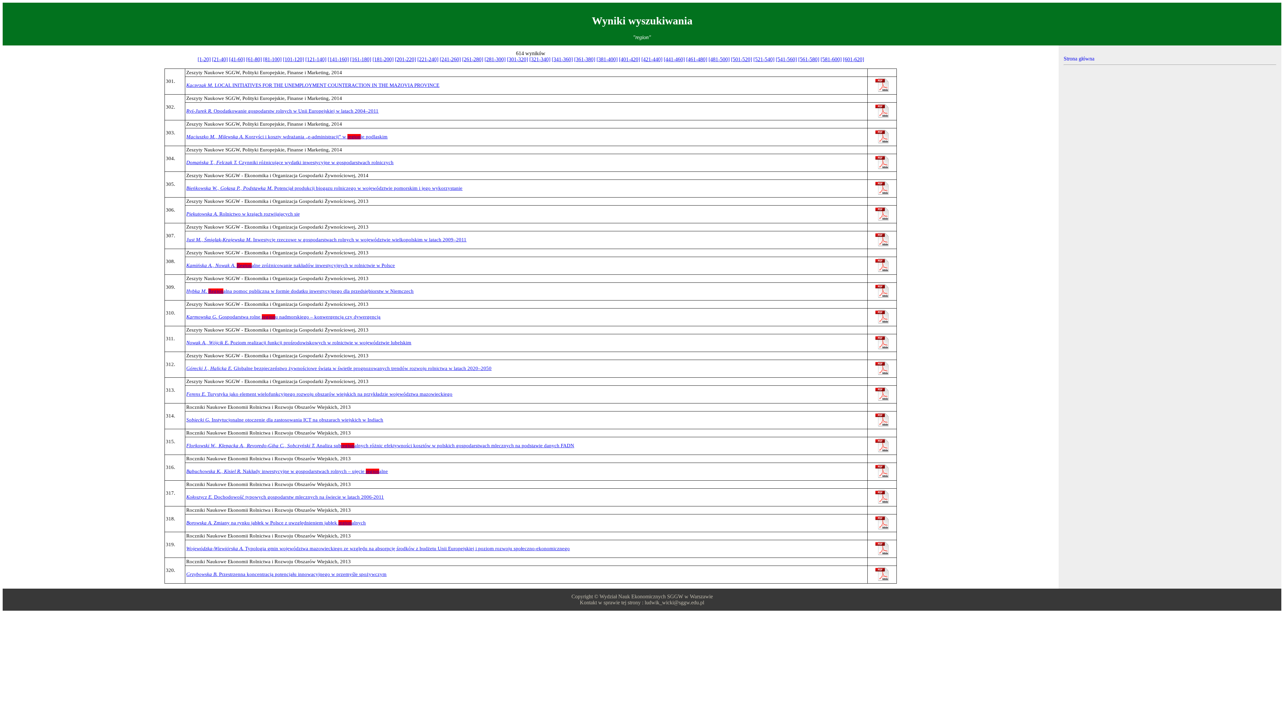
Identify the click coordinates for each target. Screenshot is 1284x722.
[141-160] (338, 59)
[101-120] (293, 59)
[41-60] (237, 59)
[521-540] (763, 59)
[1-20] (204, 59)
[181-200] (383, 59)
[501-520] (741, 59)
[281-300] (495, 59)
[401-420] (629, 59)
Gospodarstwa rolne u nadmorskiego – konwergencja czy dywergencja (283, 317)
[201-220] (405, 59)
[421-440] (651, 59)
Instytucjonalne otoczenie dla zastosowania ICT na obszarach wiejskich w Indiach (284, 420)
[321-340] (539, 59)
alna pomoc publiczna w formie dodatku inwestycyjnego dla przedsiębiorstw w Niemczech (300, 291)
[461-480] (696, 59)
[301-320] (517, 59)
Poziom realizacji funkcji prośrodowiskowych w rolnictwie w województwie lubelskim (298, 342)
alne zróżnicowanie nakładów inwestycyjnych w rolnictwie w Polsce (290, 265)
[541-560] (786, 59)
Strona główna (1079, 59)
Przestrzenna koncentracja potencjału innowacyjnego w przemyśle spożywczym (286, 574)
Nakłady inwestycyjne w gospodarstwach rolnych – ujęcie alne (287, 471)
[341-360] (562, 59)
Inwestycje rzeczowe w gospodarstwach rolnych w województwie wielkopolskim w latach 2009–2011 (326, 239)
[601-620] (853, 59)
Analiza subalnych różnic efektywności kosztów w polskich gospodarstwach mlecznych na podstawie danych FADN (380, 445)
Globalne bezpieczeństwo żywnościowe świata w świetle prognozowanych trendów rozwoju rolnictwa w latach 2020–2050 (339, 368)
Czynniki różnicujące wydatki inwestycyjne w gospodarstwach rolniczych (290, 162)
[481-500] (719, 59)
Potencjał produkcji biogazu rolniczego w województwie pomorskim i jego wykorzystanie (324, 188)
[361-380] (584, 59)
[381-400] (607, 59)
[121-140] (315, 59)
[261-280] (472, 59)
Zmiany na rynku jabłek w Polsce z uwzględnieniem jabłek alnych (276, 522)
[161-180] (360, 59)
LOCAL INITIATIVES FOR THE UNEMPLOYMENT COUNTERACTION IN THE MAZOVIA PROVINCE (312, 85)
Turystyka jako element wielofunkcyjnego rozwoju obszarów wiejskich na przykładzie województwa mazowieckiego (319, 394)
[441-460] (674, 59)
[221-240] (427, 59)
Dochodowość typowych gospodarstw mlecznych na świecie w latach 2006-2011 (285, 497)
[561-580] (808, 59)
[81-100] (272, 59)
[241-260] (450, 59)
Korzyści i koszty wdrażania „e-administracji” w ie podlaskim (287, 136)
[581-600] (831, 59)
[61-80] (254, 59)
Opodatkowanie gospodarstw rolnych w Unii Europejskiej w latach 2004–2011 (282, 111)
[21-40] (220, 59)
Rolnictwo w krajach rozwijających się (243, 214)
